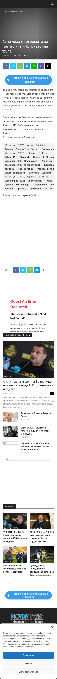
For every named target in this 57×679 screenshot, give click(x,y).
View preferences (28, 671)
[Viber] (41, 66)
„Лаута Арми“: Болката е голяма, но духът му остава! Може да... (35, 431)
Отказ (28, 663)
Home (4, 11)
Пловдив (34, 562)
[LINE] (34, 66)
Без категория (16, 11)
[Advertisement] (28, 42)
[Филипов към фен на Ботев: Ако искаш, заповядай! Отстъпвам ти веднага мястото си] (28, 359)
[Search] (52, 4)
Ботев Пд (7, 376)
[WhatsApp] (20, 66)
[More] (44, 270)
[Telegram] (27, 66)
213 (52, 393)
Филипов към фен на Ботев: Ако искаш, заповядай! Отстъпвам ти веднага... (28, 385)
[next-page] (10, 581)
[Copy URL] (48, 66)
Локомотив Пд (36, 528)
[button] (52, 627)
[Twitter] (13, 66)
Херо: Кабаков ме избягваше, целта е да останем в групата (14, 568)
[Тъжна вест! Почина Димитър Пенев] (10, 417)
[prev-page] (5, 581)
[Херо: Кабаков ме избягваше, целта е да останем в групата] (15, 554)
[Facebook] (6, 66)
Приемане (28, 655)
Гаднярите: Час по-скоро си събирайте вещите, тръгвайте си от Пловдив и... (36, 446)
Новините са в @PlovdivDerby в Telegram (30, 79)
